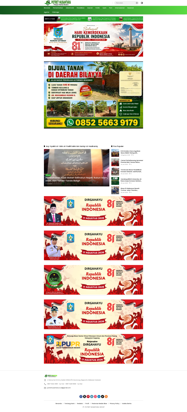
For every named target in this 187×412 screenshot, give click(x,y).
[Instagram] (95, 396)
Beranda (59, 404)
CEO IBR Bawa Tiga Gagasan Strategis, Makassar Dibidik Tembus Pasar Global (82, 19)
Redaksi (80, 404)
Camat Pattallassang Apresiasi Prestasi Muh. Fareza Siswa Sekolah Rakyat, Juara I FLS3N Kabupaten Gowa (132, 161)
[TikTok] (102, 396)
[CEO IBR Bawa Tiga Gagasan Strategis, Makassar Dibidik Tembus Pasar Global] (68, 19)
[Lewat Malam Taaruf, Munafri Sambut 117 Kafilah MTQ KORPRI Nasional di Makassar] (99, 19)
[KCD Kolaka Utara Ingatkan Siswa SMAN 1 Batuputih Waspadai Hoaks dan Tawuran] (115, 153)
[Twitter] (84, 396)
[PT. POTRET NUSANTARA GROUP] (58, 3)
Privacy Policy (114, 404)
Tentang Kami (69, 404)
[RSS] (106, 396)
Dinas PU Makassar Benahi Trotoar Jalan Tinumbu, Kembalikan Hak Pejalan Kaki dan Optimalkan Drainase (131, 189)
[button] (137, 2)
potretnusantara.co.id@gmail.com (59, 388)
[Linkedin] (99, 396)
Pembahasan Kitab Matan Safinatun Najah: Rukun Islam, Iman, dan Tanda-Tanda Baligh (76, 179)
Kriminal (48, 175)
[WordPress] (91, 396)
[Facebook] (80, 396)
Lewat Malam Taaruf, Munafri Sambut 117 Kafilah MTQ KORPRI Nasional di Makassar (114, 19)
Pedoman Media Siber (99, 404)
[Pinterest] (88, 396)
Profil (87, 404)
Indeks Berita (126, 404)
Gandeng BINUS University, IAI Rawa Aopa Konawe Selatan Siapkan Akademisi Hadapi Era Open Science (131, 180)
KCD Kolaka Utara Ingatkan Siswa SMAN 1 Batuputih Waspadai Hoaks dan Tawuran (132, 152)
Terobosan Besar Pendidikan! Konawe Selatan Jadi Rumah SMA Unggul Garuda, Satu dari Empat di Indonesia (131, 171)
